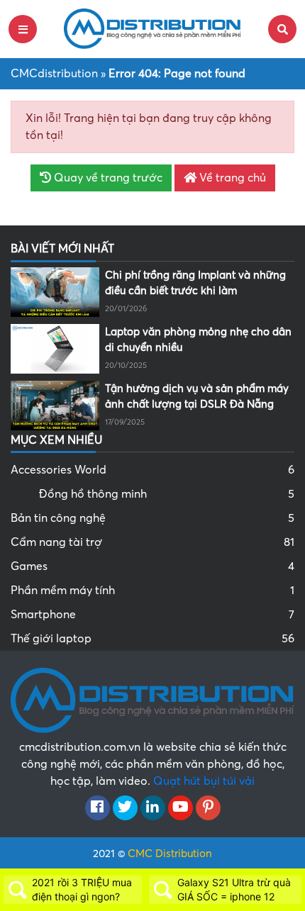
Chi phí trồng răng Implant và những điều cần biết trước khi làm (195, 283)
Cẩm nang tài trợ (152, 542)
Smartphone (152, 614)
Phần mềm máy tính (152, 590)
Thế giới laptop (152, 638)
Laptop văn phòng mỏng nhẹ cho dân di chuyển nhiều (198, 340)
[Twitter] (125, 808)
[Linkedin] (152, 808)
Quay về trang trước (106, 178)
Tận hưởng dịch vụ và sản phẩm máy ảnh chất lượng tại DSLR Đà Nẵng (197, 396)
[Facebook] (97, 808)
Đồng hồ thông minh (166, 494)
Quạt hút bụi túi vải (204, 781)
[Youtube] (180, 808)
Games (152, 566)
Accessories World (152, 470)
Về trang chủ (231, 178)
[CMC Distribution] (152, 28)
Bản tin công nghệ (152, 518)
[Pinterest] (208, 808)
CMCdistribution (54, 73)
